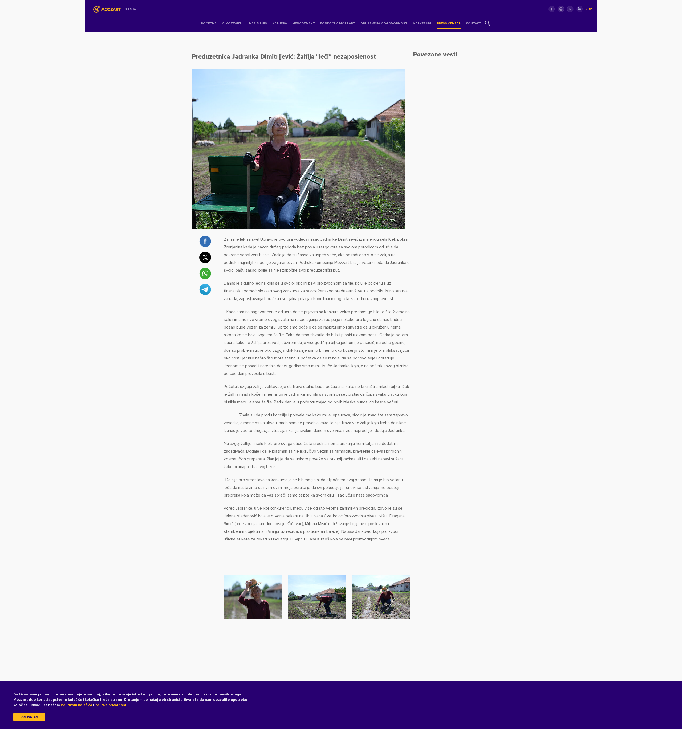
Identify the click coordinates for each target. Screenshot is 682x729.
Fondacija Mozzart (337, 24)
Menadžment (303, 24)
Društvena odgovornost (383, 24)
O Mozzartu (233, 24)
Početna (209, 24)
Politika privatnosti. (111, 705)
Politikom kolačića (76, 705)
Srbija (130, 9)
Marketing (422, 24)
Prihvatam (29, 717)
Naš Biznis (258, 24)
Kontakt (473, 24)
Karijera (279, 24)
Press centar (449, 24)
